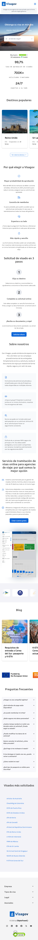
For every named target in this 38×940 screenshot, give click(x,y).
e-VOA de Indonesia (14, 837)
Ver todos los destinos (18, 155)
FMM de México (12, 841)
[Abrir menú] (35, 4)
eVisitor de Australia (14, 799)
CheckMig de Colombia (15, 803)
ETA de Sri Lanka (13, 846)
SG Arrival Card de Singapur (17, 851)
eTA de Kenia (11, 818)
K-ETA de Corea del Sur (15, 861)
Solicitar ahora (19, 334)
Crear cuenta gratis (19, 520)
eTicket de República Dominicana (19, 827)
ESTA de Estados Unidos (16, 813)
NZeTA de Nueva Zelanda (16, 856)
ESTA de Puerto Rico (14, 808)
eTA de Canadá (12, 822)
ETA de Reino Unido (14, 832)
